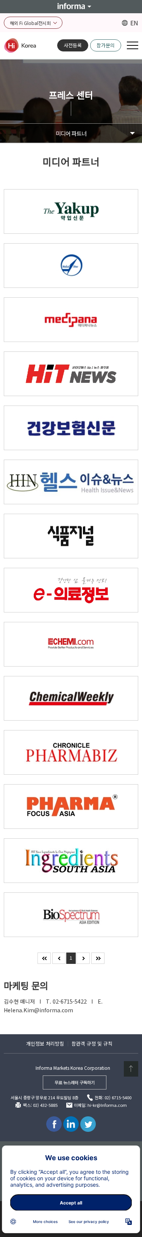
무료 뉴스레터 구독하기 (75, 1082)
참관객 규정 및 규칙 (92, 1043)
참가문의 (106, 45)
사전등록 (73, 45)
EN (134, 23)
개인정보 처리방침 (45, 1043)
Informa (71, 6)
